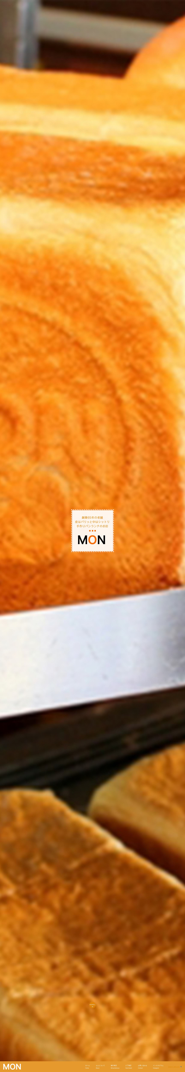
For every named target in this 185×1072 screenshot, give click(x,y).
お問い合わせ (142, 1067)
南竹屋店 (115, 1067)
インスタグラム (158, 1067)
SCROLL (92, 1005)
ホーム (87, 1067)
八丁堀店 (128, 1067)
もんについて (100, 1067)
